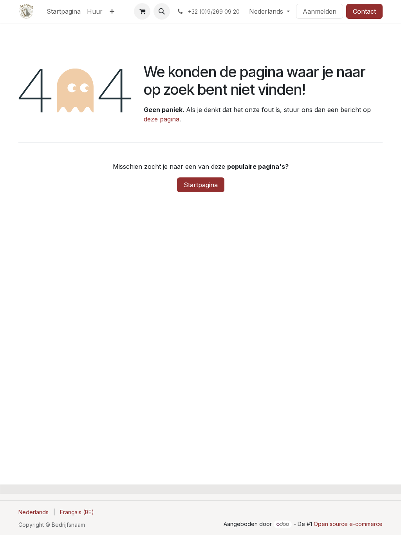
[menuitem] (63, 11)
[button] (162, 11)
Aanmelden (319, 11)
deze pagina (161, 119)
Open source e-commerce (348, 524)
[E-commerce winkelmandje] (142, 11)
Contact (364, 11)
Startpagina (201, 185)
